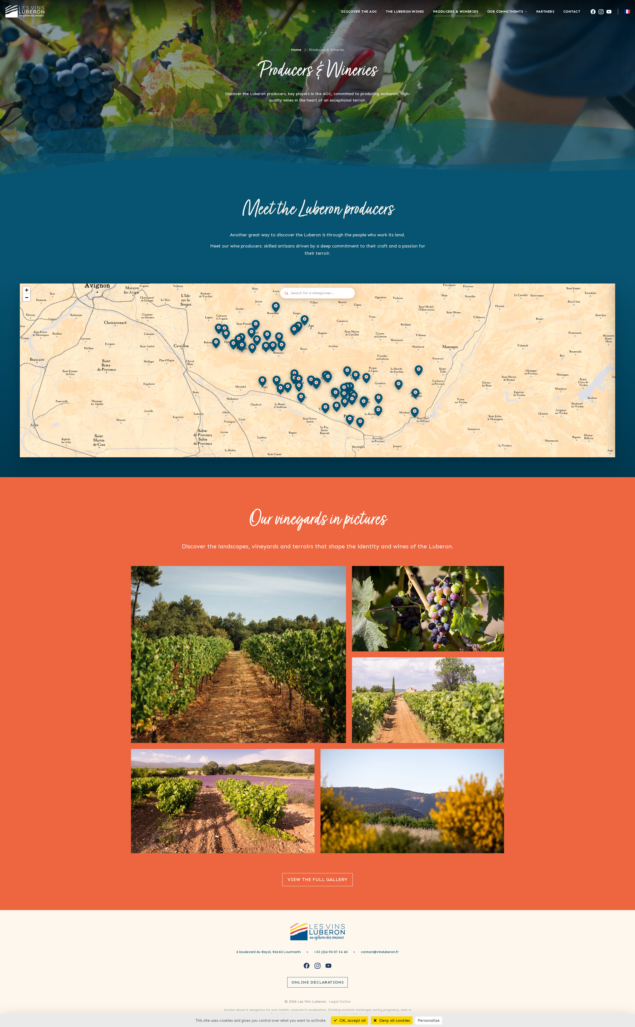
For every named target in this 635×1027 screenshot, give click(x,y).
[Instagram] (601, 12)
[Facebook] (593, 12)
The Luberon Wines (405, 11)
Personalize (429, 1020)
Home (296, 50)
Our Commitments (505, 11)
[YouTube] (609, 12)
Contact (571, 11)
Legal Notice (339, 1001)
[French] (627, 11)
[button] (267, 335)
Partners (545, 11)
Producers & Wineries (455, 11)
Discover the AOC (359, 11)
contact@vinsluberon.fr (380, 952)
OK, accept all (352, 1020)
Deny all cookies (394, 1020)
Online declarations (317, 982)
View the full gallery (317, 879)
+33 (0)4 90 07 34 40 (331, 952)
